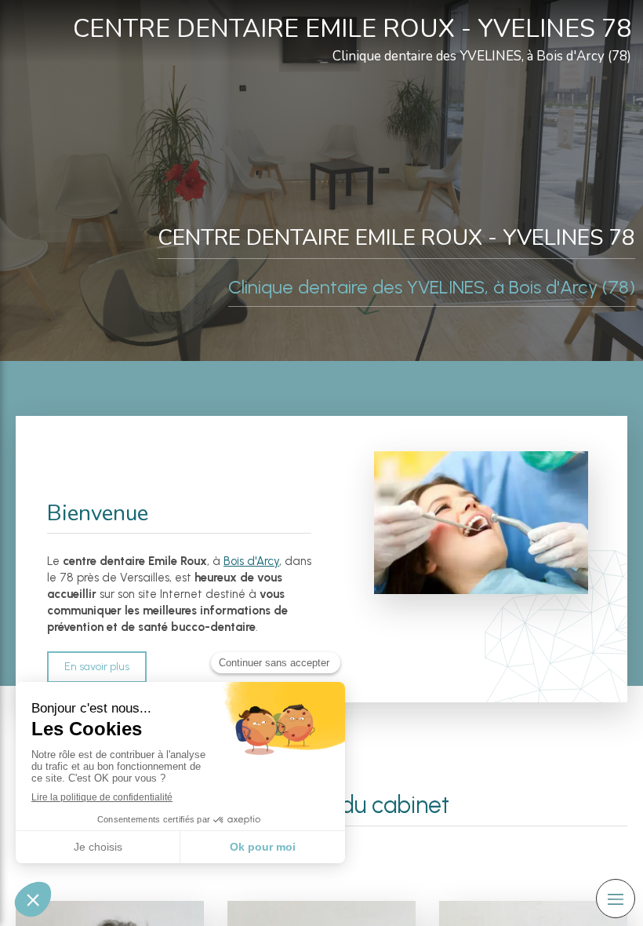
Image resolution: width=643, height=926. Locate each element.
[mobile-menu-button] (615, 898)
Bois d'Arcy (251, 561)
